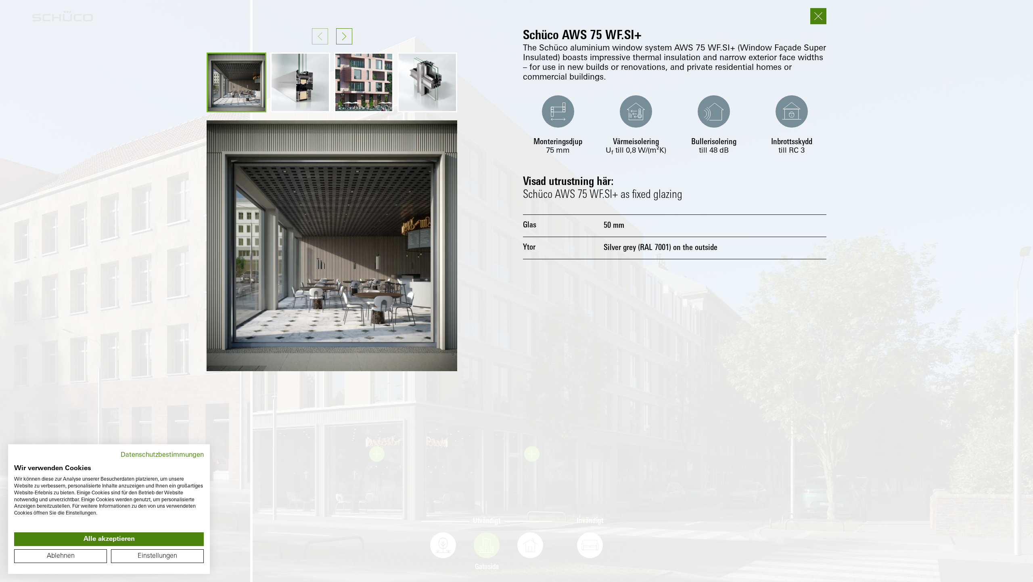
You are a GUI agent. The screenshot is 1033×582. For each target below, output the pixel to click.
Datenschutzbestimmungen (162, 455)
